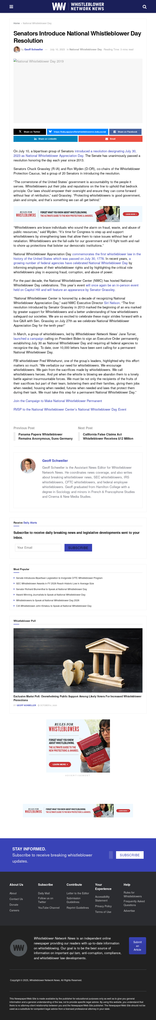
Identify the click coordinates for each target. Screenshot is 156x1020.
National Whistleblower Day (37, 23)
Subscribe (78, 547)
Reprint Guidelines (78, 907)
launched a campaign (29, 338)
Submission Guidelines (73, 900)
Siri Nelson (112, 302)
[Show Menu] (11, 6)
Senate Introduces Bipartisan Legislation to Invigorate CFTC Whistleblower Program (59, 577)
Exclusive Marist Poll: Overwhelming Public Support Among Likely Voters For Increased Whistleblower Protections (77, 698)
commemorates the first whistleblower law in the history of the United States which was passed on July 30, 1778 (77, 256)
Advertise (129, 911)
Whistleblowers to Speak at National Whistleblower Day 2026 (47, 600)
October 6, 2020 (48, 705)
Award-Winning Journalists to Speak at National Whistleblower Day (50, 594)
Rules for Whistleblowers (133, 894)
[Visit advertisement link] (78, 214)
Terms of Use (103, 912)
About (13, 893)
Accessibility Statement (102, 898)
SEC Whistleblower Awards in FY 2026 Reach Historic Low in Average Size (55, 583)
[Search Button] (144, 6)
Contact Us (16, 899)
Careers (14, 910)
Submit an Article (137, 945)
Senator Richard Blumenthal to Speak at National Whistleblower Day (51, 589)
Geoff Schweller (33, 49)
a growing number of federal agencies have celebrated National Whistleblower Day (72, 260)
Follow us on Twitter (45, 900)
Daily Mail (44, 893)
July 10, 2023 (57, 49)
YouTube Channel (49, 907)
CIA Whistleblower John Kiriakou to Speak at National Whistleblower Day (54, 605)
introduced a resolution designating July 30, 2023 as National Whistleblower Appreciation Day (75, 153)
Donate (14, 904)
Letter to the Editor (78, 893)
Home (17, 23)
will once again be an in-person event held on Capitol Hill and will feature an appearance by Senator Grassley (76, 287)
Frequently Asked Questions (134, 903)
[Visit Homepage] (78, 6)
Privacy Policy (103, 906)
